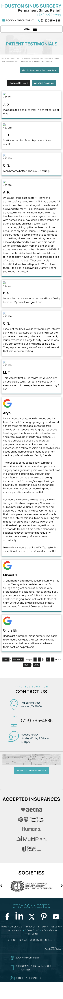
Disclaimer (17, 926)
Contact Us (31, 691)
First (6, 659)
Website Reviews (44, 83)
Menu (27, 29)
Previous (17, 659)
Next (27, 664)
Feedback (56, 926)
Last (36, 664)
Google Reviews (18, 83)
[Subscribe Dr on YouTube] (56, 915)
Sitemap (43, 926)
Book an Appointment (31, 770)
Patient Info (27, 61)
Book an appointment (27, 957)
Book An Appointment (20, 20)
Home (4, 926)
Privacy (30, 926)
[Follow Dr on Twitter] (31, 915)
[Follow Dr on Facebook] (7, 915)
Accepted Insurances (31, 799)
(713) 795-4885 (51, 20)
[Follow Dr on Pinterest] (43, 915)
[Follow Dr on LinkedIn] (19, 915)
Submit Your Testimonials (41, 70)
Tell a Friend (14, 930)
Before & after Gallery (28, 977)
